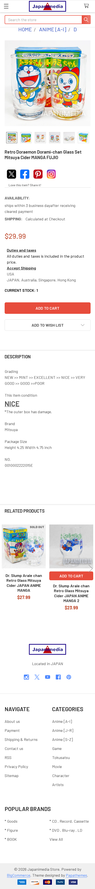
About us (12, 721)
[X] (37, 677)
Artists (58, 784)
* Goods (11, 821)
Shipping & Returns (21, 739)
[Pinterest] (68, 677)
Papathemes (76, 875)
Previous (4, 568)
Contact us (14, 748)
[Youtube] (47, 677)
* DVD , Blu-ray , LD (65, 830)
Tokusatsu (61, 757)
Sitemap (12, 775)
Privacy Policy (16, 766)
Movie (57, 766)
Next (90, 568)
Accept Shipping (21, 268)
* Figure (11, 830)
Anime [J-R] (62, 730)
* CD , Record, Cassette (69, 821)
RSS (8, 757)
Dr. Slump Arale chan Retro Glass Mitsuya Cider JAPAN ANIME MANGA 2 (71, 593)
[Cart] (87, 6)
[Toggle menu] (6, 6)
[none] (48, 83)
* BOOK (11, 839)
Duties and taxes (21, 250)
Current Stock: (21, 290)
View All (56, 839)
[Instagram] (26, 677)
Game (57, 748)
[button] (48, 325)
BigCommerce (18, 875)
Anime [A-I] (62, 721)
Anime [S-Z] (62, 739)
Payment (12, 730)
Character (60, 775)
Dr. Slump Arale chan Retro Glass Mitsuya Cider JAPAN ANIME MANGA (24, 583)
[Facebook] (58, 677)
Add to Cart (71, 575)
